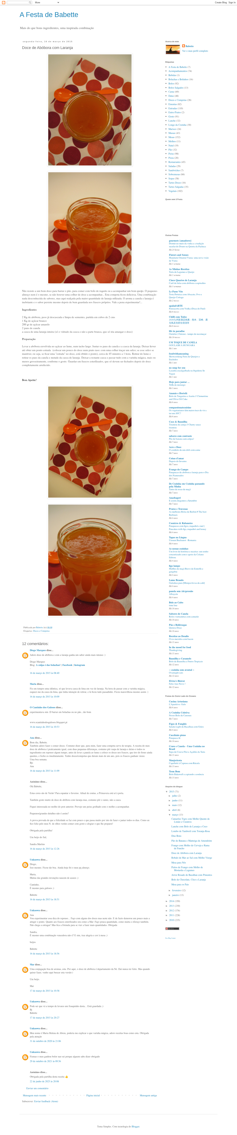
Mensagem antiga (148, 1095)
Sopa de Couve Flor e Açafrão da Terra (187, 751)
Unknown (35, 859)
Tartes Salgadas (176, 186)
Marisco (172, 129)
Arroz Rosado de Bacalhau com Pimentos (191, 874)
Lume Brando (176, 580)
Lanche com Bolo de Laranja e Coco (189, 826)
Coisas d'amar (176, 458)
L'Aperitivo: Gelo (177, 704)
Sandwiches (174, 170)
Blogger (135, 1126)
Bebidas (172, 75)
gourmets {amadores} (180, 240)
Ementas (172, 104)
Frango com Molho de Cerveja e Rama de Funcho (190, 847)
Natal (171, 145)
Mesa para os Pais (180, 884)
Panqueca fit (174, 737)
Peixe (171, 153)
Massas (171, 133)
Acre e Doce (175, 447)
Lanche (172, 120)
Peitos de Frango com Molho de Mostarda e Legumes (187, 869)
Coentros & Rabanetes (181, 523)
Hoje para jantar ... (179, 382)
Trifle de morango (177, 384)
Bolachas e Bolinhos (178, 79)
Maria (33, 684)
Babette (190, 46)
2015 (172, 791)
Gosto (171, 116)
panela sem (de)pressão (181, 591)
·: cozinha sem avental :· (181, 670)
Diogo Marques (38, 650)
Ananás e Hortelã (178, 393)
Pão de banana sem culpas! (181, 438)
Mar (32, 964)
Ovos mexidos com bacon (181, 639)
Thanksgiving (175, 650)
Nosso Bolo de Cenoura (180, 715)
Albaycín (173, 594)
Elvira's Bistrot (177, 681)
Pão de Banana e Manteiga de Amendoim (191, 840)
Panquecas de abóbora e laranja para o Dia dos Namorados (189, 474)
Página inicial (93, 1095)
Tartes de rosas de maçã (180, 489)
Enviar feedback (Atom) (46, 1101)
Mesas (171, 137)
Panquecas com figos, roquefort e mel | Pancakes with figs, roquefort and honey (187, 527)
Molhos (172, 141)
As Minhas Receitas (179, 269)
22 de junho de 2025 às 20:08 (44, 1081)
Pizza (171, 157)
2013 (172, 905)
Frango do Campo (178, 469)
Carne (171, 91)
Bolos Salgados (175, 87)
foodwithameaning (179, 353)
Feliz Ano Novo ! (177, 683)
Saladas (172, 166)
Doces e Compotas (41, 630)
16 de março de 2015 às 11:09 (44, 770)
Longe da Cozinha (177, 124)
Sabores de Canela (178, 614)
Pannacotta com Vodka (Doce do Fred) (187, 308)
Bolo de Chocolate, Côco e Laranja (188, 879)
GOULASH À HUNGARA (182, 345)
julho (175, 795)
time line (173, 605)
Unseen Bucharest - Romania (182, 540)
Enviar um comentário (37, 1088)
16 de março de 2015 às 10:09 (44, 696)
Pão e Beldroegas (178, 625)
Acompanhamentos (177, 71)
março (175, 814)
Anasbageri (175, 498)
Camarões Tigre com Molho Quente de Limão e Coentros (190, 820)
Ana (32, 737)
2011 (172, 915)
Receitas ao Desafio (179, 636)
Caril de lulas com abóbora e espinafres (187, 283)
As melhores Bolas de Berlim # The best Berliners (187, 513)
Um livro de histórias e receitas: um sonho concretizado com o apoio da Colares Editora (188, 554)
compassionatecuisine (180, 407)
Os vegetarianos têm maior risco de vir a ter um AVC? (187, 412)
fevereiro (177, 890)
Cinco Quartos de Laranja (183, 280)
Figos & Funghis (178, 724)
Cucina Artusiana (178, 701)
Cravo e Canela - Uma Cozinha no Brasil (187, 747)
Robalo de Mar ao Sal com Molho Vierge (191, 857)
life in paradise (177, 331)
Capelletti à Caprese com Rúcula (184, 763)
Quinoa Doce (175, 627)
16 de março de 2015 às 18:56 (44, 953)
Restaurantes (174, 162)
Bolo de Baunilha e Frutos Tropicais (186, 661)
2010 (172, 920)
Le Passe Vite (176, 291)
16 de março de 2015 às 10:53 (44, 726)
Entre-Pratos (174, 112)
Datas (171, 95)
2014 (172, 901)
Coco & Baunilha (178, 421)
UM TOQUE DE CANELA (183, 342)
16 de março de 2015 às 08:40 (44, 673)
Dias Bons (176, 835)
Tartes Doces (174, 182)
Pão (170, 149)
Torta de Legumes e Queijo (181, 271)
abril (174, 810)
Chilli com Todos (178, 317)
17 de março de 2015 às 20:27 (44, 1017)
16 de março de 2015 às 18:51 (44, 899)
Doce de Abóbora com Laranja (186, 853)
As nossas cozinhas (178, 548)
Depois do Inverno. (178, 461)
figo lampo (174, 566)
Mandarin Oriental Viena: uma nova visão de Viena (189, 259)
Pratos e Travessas (178, 509)
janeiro (176, 895)
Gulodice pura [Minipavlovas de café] (187, 582)
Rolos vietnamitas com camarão (184, 616)
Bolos (171, 83)
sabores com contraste (180, 436)
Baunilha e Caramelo (180, 658)
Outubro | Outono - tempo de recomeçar (187, 333)
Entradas (172, 108)
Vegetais (172, 191)
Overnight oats (176, 672)
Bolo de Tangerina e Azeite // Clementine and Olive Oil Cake (188, 397)
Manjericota (175, 760)
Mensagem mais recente (34, 1095)
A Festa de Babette (49, 14)
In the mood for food (180, 647)
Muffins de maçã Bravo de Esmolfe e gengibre (186, 570)
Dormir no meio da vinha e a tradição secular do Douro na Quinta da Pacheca (187, 245)
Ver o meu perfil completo (195, 50)
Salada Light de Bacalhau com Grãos (186, 726)
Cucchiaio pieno (177, 735)
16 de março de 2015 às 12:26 (44, 848)
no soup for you (177, 367)
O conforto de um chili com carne (184, 449)
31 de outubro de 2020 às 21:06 (45, 1041)
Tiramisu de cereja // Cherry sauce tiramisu (185, 426)
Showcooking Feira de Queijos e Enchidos (184, 358)
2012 (172, 910)
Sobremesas (174, 174)
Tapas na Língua (178, 537)
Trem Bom (174, 771)
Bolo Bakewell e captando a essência (186, 774)
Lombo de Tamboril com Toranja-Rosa (190, 831)
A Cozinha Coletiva (179, 712)
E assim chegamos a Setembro (183, 500)
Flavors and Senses (178, 255)
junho (175, 800)
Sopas (171, 178)
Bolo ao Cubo (176, 602)
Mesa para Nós (178, 862)
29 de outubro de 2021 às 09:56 (45, 1061)
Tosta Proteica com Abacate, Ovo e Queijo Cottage (185, 296)
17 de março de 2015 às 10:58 (44, 990)
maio (175, 805)
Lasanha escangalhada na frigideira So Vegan (187, 372)
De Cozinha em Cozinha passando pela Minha (187, 485)
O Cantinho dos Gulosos (42, 707)
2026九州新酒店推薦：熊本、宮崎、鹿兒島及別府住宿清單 (188, 321)
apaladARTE (176, 305)
